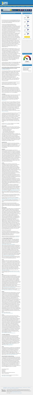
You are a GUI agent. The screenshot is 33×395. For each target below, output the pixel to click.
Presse (8, 388)
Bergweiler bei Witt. (27, 27)
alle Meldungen (29, 38)
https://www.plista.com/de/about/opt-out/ (8, 289)
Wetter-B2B (4, 388)
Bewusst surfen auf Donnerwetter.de (14, 388)
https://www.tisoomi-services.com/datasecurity (8, 332)
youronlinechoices (14, 189)
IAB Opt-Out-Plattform (11, 198)
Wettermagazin (9, 6)
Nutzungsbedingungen (14, 391)
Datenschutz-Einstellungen (18, 387)
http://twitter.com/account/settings (15, 271)
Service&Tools (27, 6)
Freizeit (18, 6)
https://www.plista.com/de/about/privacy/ (10, 287)
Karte (24, 38)
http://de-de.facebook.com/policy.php (9, 255)
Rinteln (27, 23)
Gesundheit (14, 6)
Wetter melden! (27, 36)
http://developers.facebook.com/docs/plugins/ (8, 244)
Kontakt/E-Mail (5, 387)
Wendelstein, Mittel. (27, 31)
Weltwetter (14, 10)
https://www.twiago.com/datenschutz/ (12, 354)
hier (7, 123)
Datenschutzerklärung (5, 111)
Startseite (2, 6)
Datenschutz (12, 387)
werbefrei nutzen (25, 387)
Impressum (9, 387)
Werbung (29, 387)
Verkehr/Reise (22, 6)
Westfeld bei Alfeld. (27, 19)
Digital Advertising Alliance (14, 190)
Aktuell (5, 6)
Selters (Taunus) (27, 15)
